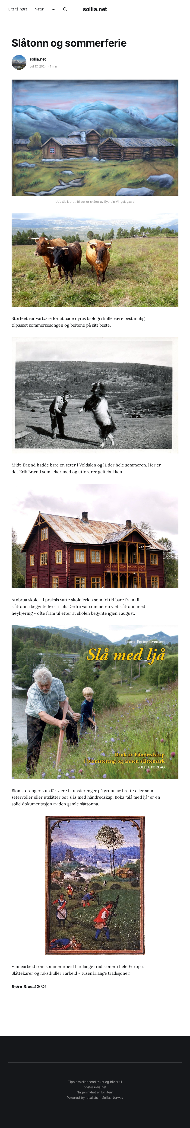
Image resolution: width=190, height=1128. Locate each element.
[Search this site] (65, 9)
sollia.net (95, 9)
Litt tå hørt (17, 9)
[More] (53, 9)
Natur (39, 9)
